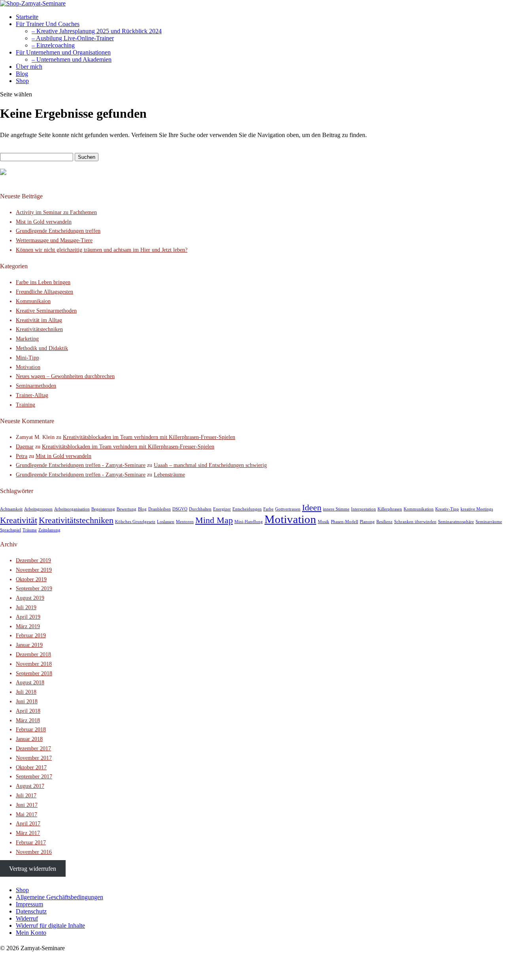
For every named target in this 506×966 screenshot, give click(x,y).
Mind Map (214, 520)
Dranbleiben (159, 509)
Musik (323, 522)
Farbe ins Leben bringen (43, 282)
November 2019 (34, 570)
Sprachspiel (10, 530)
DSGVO (179, 509)
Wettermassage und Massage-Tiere (54, 240)
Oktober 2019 (31, 579)
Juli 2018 (26, 692)
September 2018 (34, 673)
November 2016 (34, 852)
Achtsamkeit (11, 509)
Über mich (29, 66)
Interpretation (363, 509)
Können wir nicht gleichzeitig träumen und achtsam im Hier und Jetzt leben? (101, 250)
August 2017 (30, 786)
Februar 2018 (31, 730)
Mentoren (185, 522)
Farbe (268, 509)
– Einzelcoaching (53, 45)
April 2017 (28, 824)
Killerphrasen (390, 509)
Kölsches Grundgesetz (135, 522)
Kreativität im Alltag (39, 320)
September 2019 (34, 588)
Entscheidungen (247, 509)
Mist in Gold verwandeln (44, 222)
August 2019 (30, 598)
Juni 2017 (27, 805)
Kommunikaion (33, 301)
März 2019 (28, 626)
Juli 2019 (26, 607)
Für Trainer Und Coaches (47, 24)
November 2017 (34, 758)
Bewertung (126, 509)
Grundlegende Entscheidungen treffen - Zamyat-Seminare (80, 465)
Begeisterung (103, 509)
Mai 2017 (26, 814)
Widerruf (27, 918)
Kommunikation (419, 509)
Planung (367, 522)
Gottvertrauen (287, 509)
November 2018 (34, 664)
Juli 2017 (26, 795)
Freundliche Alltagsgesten (44, 292)
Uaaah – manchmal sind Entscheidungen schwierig (210, 465)
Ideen (311, 507)
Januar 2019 (29, 645)
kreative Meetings (477, 509)
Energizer (222, 509)
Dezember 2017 (33, 748)
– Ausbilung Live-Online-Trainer (73, 38)
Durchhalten (200, 509)
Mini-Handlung (248, 522)
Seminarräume (489, 522)
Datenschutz (31, 911)
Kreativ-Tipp (447, 509)
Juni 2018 (27, 701)
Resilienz (384, 522)
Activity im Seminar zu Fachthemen (56, 212)
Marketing (27, 339)
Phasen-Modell (344, 522)
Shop (22, 80)
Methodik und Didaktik (42, 348)
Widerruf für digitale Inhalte (50, 925)
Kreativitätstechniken (39, 329)
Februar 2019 (31, 635)
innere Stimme (336, 509)
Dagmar (25, 447)
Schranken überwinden (415, 522)
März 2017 (28, 833)
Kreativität (18, 520)
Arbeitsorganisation (72, 509)
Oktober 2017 (31, 767)
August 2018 (30, 682)
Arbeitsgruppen (38, 509)
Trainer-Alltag (32, 395)
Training (25, 405)
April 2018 (28, 711)
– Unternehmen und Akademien (71, 59)
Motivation (28, 367)
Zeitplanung (49, 530)
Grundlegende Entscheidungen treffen (58, 231)
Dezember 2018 (33, 654)
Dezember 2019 (33, 560)
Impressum (29, 904)
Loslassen (165, 522)
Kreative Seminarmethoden (46, 311)
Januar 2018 (29, 739)
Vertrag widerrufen (32, 868)
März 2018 (28, 720)
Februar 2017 (31, 842)
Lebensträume (169, 475)
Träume (30, 530)
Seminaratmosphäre (456, 522)
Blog (22, 73)
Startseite (27, 16)
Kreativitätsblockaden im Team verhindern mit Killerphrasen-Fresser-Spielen (149, 437)
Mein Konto (31, 932)
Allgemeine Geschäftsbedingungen (59, 897)
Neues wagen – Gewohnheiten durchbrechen (65, 376)
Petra (21, 456)
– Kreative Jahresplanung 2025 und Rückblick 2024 (97, 31)
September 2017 (34, 777)
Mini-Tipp (27, 358)
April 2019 (28, 617)
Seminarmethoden (36, 386)
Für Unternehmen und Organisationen (63, 52)
